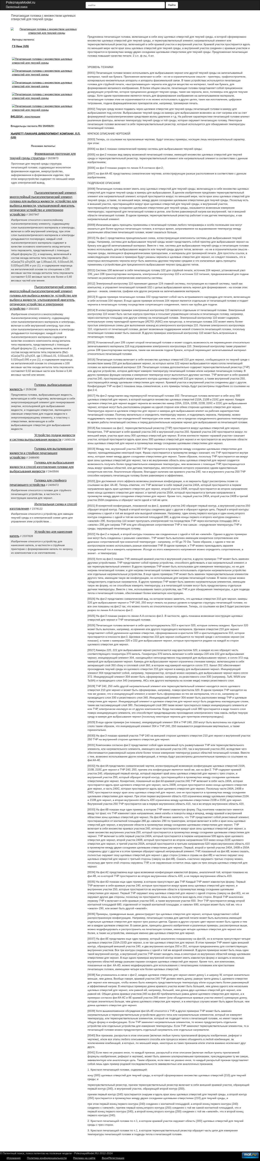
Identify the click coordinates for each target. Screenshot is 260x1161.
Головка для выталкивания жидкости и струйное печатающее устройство (41, 453)
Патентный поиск (16, 6)
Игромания (14, 1157)
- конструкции (25, 116)
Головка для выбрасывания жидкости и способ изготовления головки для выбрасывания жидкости (42, 467)
